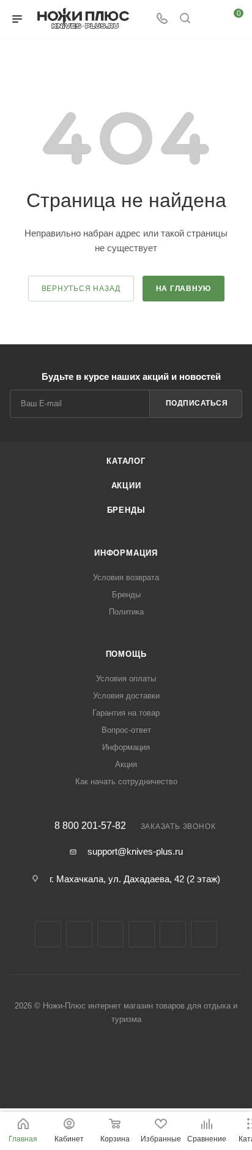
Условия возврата (126, 577)
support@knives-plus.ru (135, 851)
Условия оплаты (126, 678)
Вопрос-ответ (126, 730)
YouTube (141, 934)
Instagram (79, 934)
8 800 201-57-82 (90, 826)
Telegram (110, 934)
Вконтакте (48, 934)
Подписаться (197, 403)
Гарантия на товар (126, 712)
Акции (126, 485)
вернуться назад (81, 288)
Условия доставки (126, 695)
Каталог (126, 461)
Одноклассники (173, 934)
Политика (126, 611)
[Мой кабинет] (207, 19)
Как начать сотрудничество (126, 781)
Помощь (126, 654)
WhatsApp (204, 934)
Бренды (126, 510)
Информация (126, 553)
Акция (126, 764)
